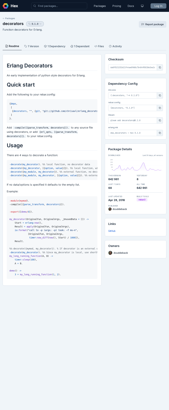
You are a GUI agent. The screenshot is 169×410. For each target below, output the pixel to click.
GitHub (112, 231)
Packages (100, 6)
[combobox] (59, 6)
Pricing (116, 6)
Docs (131, 6)
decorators (13, 23)
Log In (158, 6)
